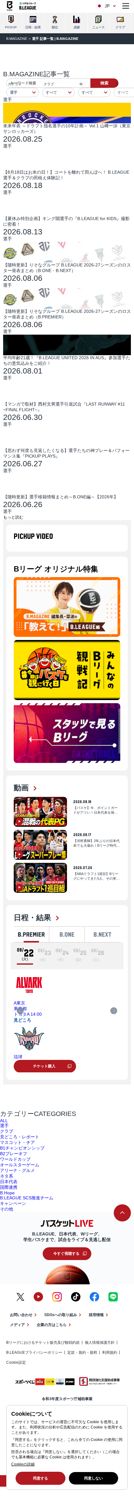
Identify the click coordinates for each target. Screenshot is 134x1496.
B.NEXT (102, 934)
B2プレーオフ (13, 1153)
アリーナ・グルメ (17, 1170)
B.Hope (7, 1192)
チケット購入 (44, 1066)
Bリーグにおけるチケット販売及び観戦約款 (43, 1342)
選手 (4, 1125)
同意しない (93, 1478)
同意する (40, 1478)
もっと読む (13, 517)
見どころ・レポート (19, 1136)
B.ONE (67, 934)
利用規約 (109, 1352)
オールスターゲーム (19, 1164)
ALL (4, 1120)
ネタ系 (6, 1176)
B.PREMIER (31, 934)
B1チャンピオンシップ (22, 1148)
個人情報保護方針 (100, 1342)
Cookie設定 (16, 1362)
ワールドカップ (15, 1159)
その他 (6, 1209)
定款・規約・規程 (82, 1352)
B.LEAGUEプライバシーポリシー (34, 1352)
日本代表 (8, 1181)
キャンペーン (13, 1203)
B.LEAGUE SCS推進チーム (26, 1197)
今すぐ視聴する (66, 1253)
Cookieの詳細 (23, 1464)
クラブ (6, 1131)
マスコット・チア (17, 1142)
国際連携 (8, 1187)
